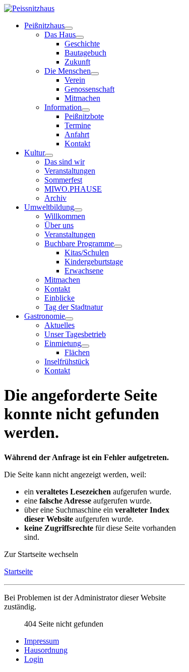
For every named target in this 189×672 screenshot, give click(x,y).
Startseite (18, 571)
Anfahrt (77, 134)
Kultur (34, 152)
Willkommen (64, 216)
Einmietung (62, 343)
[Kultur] (49, 155)
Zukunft (77, 62)
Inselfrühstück (66, 361)
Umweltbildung (49, 207)
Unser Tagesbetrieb (75, 334)
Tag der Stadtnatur (73, 307)
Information (63, 107)
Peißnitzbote (84, 116)
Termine (78, 125)
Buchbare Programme (79, 243)
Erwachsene (84, 270)
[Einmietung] (85, 346)
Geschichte (82, 43)
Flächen (77, 352)
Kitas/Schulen (87, 252)
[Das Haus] (80, 37)
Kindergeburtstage (94, 261)
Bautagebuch (85, 52)
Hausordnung (46, 650)
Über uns (59, 225)
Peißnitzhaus (44, 25)
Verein (75, 80)
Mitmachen (82, 98)
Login (33, 659)
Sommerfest (63, 180)
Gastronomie (44, 316)
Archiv (55, 198)
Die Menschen (67, 71)
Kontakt (77, 143)
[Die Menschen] (95, 73)
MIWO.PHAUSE (73, 189)
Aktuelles (59, 325)
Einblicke (59, 298)
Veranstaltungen (69, 170)
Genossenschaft (89, 89)
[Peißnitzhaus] (69, 28)
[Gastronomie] (69, 318)
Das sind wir (64, 161)
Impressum (41, 641)
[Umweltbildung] (78, 209)
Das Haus (60, 34)
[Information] (86, 109)
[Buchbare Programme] (118, 246)
